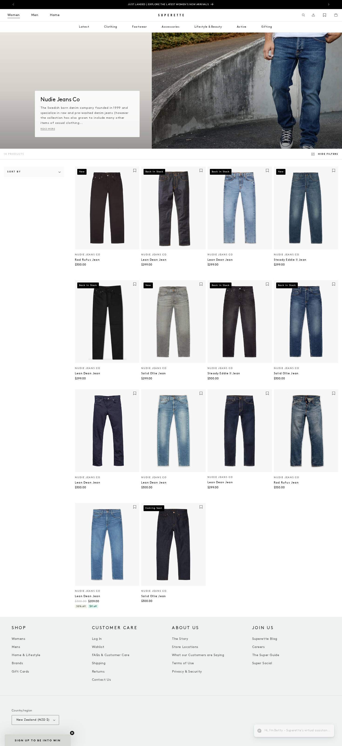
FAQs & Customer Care (111, 655)
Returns (98, 671)
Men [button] (34, 14)
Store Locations (185, 646)
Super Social (262, 663)
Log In (97, 638)
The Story (180, 638)
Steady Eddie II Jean (290, 260)
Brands (17, 663)
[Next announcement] (329, 4)
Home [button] (55, 14)
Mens (16, 646)
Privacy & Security (187, 671)
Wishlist (98, 646)
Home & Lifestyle (26, 655)
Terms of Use (183, 663)
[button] (303, 15)
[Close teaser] (72, 733)
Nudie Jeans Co (87, 254)
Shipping (99, 663)
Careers (258, 646)
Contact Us (101, 679)
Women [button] (13, 14)
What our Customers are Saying (198, 655)
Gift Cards (20, 671)
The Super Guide (265, 655)
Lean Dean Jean (154, 260)
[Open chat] (327, 731)
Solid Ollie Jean (153, 373)
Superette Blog (264, 638)
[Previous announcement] (13, 4)
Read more (47, 129)
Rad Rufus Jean (87, 260)
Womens (18, 638)
